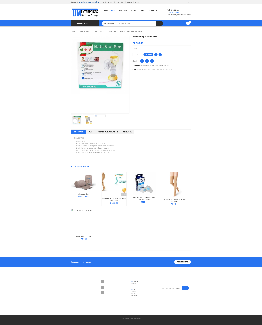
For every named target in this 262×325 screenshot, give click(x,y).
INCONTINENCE (99, 31)
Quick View (83, 178)
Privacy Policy (75, 285)
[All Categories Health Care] (111, 23)
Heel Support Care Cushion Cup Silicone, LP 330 (144, 198)
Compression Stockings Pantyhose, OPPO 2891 (114, 200)
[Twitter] (77, 303)
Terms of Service (76, 281)
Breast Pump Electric (144, 70)
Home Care (168, 70)
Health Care (84, 31)
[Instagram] (86, 303)
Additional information (108, 132)
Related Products (80, 166)
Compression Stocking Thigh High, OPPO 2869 (174, 200)
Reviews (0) (127, 132)
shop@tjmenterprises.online (89, 2)
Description (78, 132)
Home (73, 31)
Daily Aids (112, 31)
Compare (160, 54)
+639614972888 (173, 13)
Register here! (182, 262)
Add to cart (148, 55)
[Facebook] (73, 303)
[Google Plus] (91, 303)
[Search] (159, 23)
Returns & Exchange (77, 288)
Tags (90, 132)
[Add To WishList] (156, 54)
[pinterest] (82, 303)
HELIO (162, 70)
